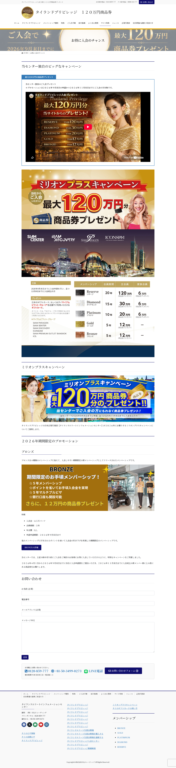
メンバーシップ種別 (61, 694)
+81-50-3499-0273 (68, 671)
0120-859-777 (111, 2)
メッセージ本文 (28, 620)
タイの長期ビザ (28, 737)
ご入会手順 (83, 694)
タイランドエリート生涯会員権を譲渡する (85, 737)
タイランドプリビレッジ (41, 694)
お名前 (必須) (27, 588)
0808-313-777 (132, 2)
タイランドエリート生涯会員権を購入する (85, 733)
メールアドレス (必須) (31, 609)
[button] (31, 547)
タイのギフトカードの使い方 (125, 708)
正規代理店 (140, 694)
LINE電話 (95, 671)
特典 (73, 694)
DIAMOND (122, 742)
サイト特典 (118, 694)
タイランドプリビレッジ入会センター (83, 741)
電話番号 (25, 599)
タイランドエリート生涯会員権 (80, 730)
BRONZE (121, 728)
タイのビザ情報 (28, 733)
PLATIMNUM (123, 737)
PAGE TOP (170, 742)
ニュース (129, 694)
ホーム (25, 694)
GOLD (120, 732)
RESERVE (121, 747)
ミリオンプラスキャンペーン (125, 704)
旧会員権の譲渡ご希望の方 (33, 696)
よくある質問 (106, 694)
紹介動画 (94, 694)
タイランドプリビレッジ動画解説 (81, 748)
